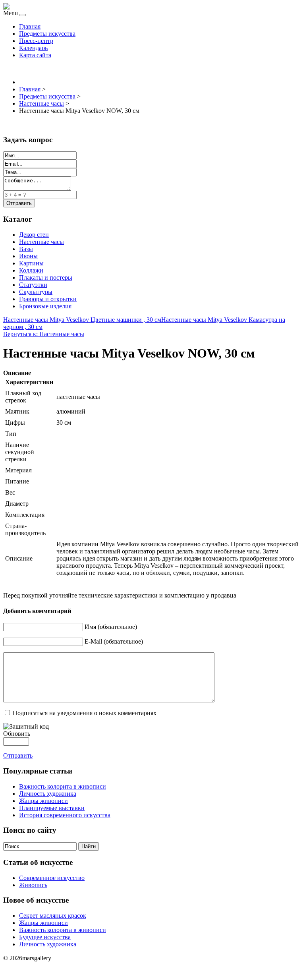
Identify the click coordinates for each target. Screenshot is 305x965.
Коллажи (31, 270)
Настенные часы (41, 241)
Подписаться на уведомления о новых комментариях (84, 713)
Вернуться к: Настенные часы (43, 334)
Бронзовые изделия (45, 306)
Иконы (28, 256)
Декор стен (34, 234)
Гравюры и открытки (48, 299)
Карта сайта (35, 55)
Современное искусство (52, 877)
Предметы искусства (47, 33)
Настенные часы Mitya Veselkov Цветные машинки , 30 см (82, 319)
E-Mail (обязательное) (114, 641)
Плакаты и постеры (45, 277)
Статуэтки (33, 284)
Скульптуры (35, 291)
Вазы (26, 249)
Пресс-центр (36, 40)
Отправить (18, 755)
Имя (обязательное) (111, 626)
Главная (30, 26)
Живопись (33, 885)
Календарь (33, 47)
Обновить (16, 733)
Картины (31, 263)
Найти (88, 846)
